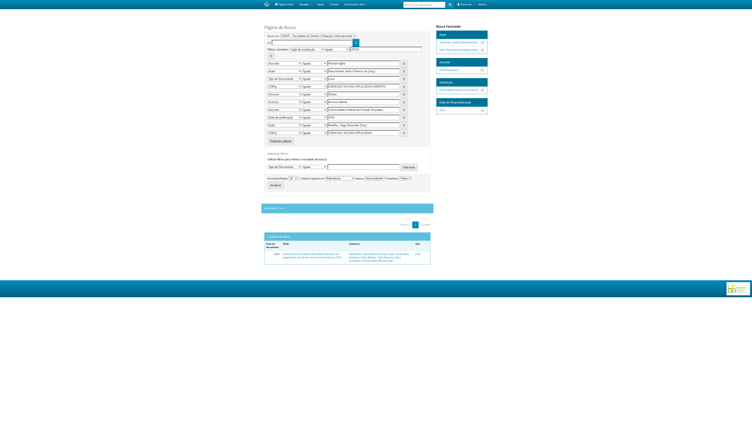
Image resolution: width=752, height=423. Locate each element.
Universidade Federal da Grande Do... (459, 90)
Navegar (304, 4)
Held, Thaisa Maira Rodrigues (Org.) (458, 50)
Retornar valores (280, 141)
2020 (442, 110)
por (269, 43)
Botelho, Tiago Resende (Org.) (384, 257)
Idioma (482, 4)
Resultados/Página (278, 178)
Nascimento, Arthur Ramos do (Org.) (368, 254)
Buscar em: (273, 36)
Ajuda (320, 4)
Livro (417, 254)
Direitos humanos (448, 70)
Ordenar (359, 178)
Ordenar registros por (313, 178)
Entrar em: (466, 4)
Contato (334, 4)
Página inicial (285, 4)
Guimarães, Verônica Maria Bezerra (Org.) (371, 260)
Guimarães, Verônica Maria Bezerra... (459, 42)
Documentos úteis (355, 4)
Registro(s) (393, 178)
